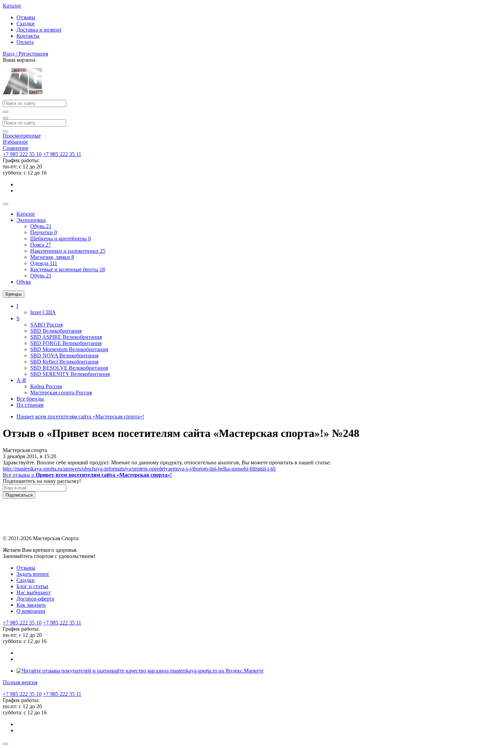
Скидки (25, 23)
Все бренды (30, 399)
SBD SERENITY (70, 374)
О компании (30, 611)
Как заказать (31, 605)
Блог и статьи (32, 586)
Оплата (25, 42)
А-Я (21, 380)
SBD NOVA (64, 355)
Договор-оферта (35, 599)
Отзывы (25, 17)
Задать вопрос (32, 574)
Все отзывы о (87, 475)
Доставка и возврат (39, 30)
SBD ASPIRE (66, 337)
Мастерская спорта (61, 392)
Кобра (46, 386)
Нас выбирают (33, 592)
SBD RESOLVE (69, 368)
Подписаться (19, 495)
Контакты (27, 36)
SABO (46, 325)
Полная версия (20, 682)
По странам (30, 405)
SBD (56, 331)
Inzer (43, 312)
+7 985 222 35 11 (62, 154)
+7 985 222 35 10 (22, 154)
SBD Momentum (69, 349)
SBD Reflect (64, 362)
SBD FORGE (65, 343)
